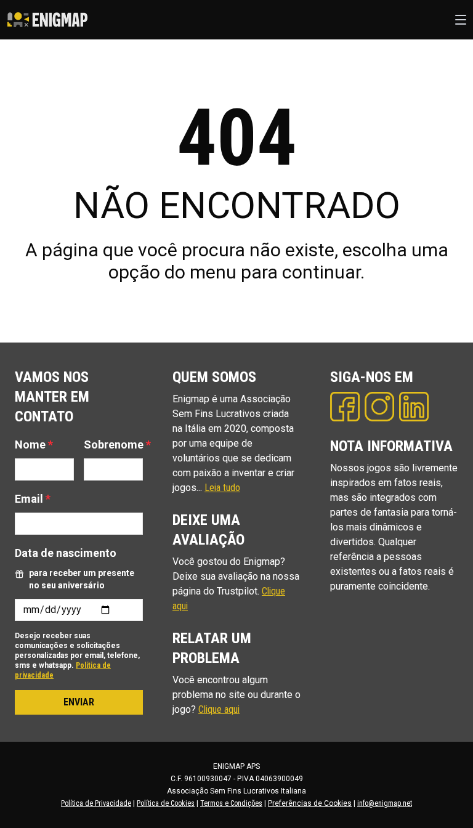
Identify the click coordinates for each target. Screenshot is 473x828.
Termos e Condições (231, 803)
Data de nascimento (65, 552)
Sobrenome (117, 444)
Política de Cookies (166, 803)
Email (33, 498)
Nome (34, 444)
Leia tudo (222, 487)
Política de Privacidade (96, 803)
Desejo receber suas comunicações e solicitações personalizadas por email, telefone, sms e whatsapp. (77, 655)
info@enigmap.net (384, 803)
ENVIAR (78, 702)
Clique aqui (219, 709)
